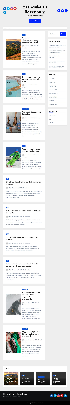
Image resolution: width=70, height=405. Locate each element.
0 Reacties (27, 187)
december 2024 (53, 104)
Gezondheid (26, 109)
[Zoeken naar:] (54, 34)
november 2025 (53, 89)
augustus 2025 (53, 97)
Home (31, 20)
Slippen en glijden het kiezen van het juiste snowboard (31, 334)
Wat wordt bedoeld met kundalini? (41, 381)
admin (26, 46)
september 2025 (53, 93)
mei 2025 (51, 100)
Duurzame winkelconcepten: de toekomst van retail (30, 40)
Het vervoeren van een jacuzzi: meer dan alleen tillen (31, 79)
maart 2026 (52, 82)
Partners (37, 20)
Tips (24, 34)
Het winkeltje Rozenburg (15, 394)
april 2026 (51, 79)
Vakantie (25, 289)
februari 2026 (53, 86)
